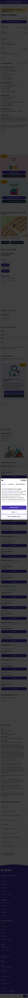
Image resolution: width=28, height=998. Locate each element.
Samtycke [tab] (4, 484)
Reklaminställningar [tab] (20, 484)
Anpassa (13, 512)
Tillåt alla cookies (14, 507)
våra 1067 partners (9, 491)
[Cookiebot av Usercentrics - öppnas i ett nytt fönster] (20, 480)
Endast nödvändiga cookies (14, 516)
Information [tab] (11, 484)
